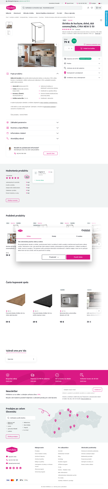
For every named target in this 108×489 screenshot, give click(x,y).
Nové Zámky (27, 425)
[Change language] (100, 3)
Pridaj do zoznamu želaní (101, 20)
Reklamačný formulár (63, 453)
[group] (37, 44)
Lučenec (10, 431)
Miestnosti (17, 13)
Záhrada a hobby (28, 13)
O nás (59, 467)
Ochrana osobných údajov (88, 453)
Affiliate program (63, 464)
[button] (82, 58)
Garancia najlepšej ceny (93, 44)
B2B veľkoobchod (62, 472)
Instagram (10, 468)
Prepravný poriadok (86, 459)
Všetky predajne (13, 436)
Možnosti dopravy (40, 456)
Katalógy (60, 459)
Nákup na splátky (39, 461)
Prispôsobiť (52, 257)
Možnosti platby (39, 459)
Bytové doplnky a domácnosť (45, 13)
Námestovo (27, 422)
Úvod (7, 17)
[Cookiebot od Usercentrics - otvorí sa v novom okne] (82, 230)
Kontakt (60, 451)
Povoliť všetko (78, 257)
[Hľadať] (23, 8)
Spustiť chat (70, 3)
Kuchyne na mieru (33, 17)
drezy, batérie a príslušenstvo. (48, 102)
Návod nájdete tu (86, 399)
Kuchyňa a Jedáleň (14, 17)
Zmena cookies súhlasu (87, 464)
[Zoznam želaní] (92, 8)
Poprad (26, 427)
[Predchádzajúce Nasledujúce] (15, 233)
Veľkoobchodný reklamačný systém (67, 475)
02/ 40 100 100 (82, 3)
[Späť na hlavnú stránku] (11, 7)
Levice (9, 426)
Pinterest (17, 468)
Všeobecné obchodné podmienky (89, 451)
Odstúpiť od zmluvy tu (87, 461)
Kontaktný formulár (54, 3)
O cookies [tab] (79, 236)
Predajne (93, 3)
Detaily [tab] (54, 236)
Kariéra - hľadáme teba (64, 470)
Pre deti (59, 13)
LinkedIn (20, 468)
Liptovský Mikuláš (12, 428)
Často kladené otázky (41, 453)
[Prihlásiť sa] (88, 8)
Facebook (7, 468)
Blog (59, 456)
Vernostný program (40, 472)
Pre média (60, 478)
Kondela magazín (62, 461)
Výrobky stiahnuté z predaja (65, 480)
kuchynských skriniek (49, 106)
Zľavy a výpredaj (70, 13)
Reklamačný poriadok (86, 456)
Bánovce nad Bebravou (11, 423)
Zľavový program (39, 469)
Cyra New (41, 17)
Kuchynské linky (24, 17)
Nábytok (8, 13)
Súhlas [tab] (29, 236)
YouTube (14, 468)
